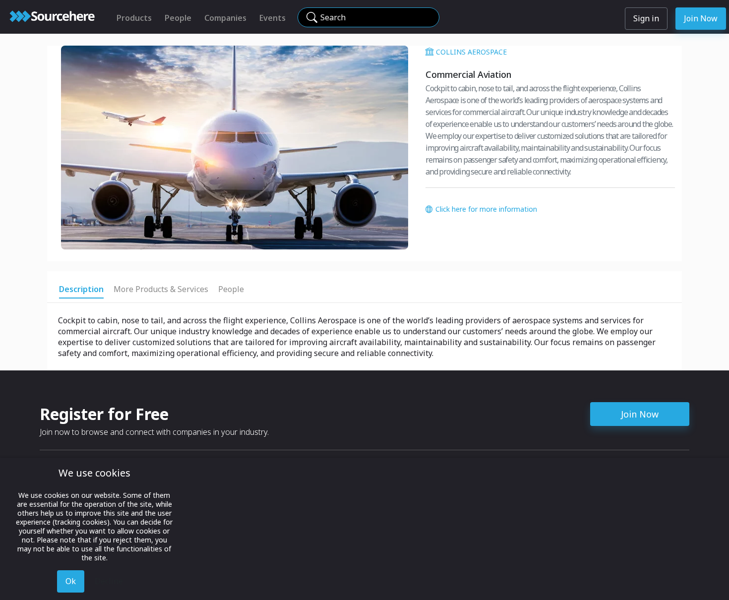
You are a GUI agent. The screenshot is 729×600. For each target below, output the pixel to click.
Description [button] (81, 289)
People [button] (231, 289)
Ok (70, 581)
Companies (225, 17)
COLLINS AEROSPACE (471, 52)
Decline (109, 581)
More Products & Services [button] (161, 289)
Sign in (646, 18)
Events (272, 17)
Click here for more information (486, 209)
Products (134, 17)
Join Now (701, 18)
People (178, 17)
